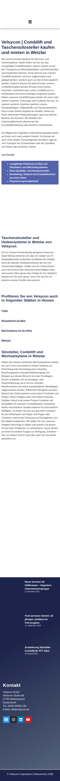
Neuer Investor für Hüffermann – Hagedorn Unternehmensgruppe (38, 585)
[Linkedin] (20, 719)
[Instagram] (13, 719)
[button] (30, 22)
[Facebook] (6, 719)
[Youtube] (28, 719)
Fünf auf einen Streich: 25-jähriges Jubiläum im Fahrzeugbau (39, 619)
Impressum (26, 774)
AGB (50, 774)
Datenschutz (40, 774)
